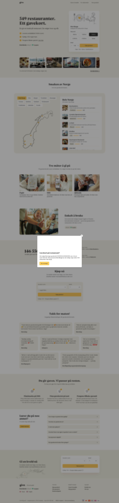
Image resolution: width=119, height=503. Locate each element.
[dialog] (59, 251)
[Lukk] (82, 236)
